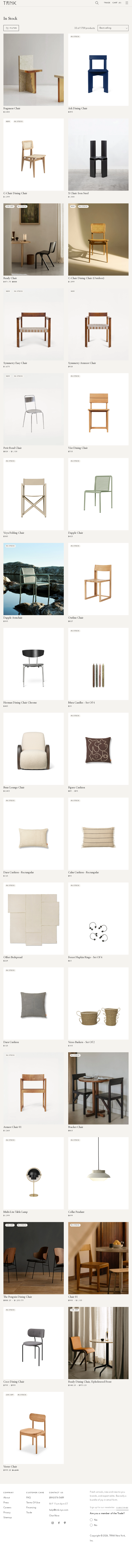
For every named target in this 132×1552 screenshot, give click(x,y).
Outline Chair (75, 618)
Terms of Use (33, 1503)
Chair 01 (73, 1297)
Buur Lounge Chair (13, 787)
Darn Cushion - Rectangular (18, 872)
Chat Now (54, 1516)
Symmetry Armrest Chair (82, 363)
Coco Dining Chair (13, 1382)
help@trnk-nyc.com (58, 1510)
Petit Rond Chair (12, 448)
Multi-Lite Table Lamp (15, 1212)
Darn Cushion (11, 1042)
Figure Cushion (76, 787)
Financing (31, 1508)
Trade (107, 3)
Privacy (6, 1513)
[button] (97, 2)
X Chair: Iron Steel (78, 193)
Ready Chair (10, 278)
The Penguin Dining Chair (17, 1297)
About (6, 1498)
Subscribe (122, 1508)
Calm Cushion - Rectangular (83, 872)
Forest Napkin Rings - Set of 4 (85, 957)
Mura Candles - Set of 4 (81, 702)
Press (6, 1503)
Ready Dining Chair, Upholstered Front (89, 1382)
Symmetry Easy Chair (15, 363)
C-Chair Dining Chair (15, 193)
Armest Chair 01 (12, 1127)
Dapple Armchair (12, 618)
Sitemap (7, 1518)
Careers (7, 1508)
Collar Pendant (76, 1212)
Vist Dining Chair (78, 448)
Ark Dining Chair (77, 108)
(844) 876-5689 (56, 1498)
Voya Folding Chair (13, 533)
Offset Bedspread (12, 957)
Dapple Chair (75, 533)
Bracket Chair (75, 1127)
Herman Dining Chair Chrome (20, 702)
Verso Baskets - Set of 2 (81, 1042)
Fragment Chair (11, 108)
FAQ (28, 1498)
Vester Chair (10, 1466)
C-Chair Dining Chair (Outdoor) (86, 278)
